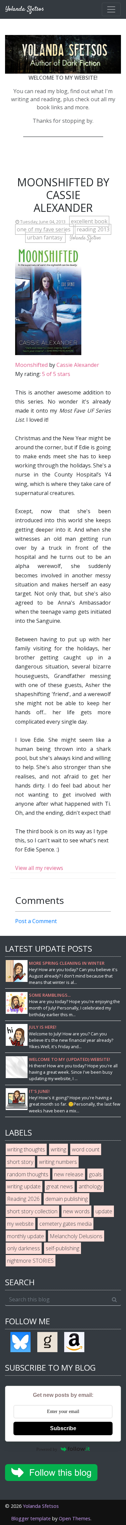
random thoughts (27, 1174)
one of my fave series (44, 229)
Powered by (46, 1449)
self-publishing (62, 1248)
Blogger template (31, 1518)
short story (20, 1162)
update (103, 1211)
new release (68, 1174)
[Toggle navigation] (111, 9)
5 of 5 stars (56, 374)
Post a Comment (36, 921)
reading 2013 (93, 229)
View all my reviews (39, 868)
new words (76, 1211)
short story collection (32, 1211)
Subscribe (63, 1428)
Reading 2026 (23, 1199)
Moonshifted (31, 365)
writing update (24, 1186)
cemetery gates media (65, 1223)
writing (58, 1149)
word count (85, 1149)
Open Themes (74, 1518)
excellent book (89, 221)
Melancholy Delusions (76, 1236)
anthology (90, 1186)
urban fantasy (45, 237)
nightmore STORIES (30, 1260)
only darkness (23, 1248)
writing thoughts (26, 1149)
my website (20, 1223)
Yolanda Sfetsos (41, 1506)
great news (59, 1186)
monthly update (25, 1236)
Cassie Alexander (77, 365)
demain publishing (66, 1199)
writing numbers (58, 1162)
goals (95, 1174)
